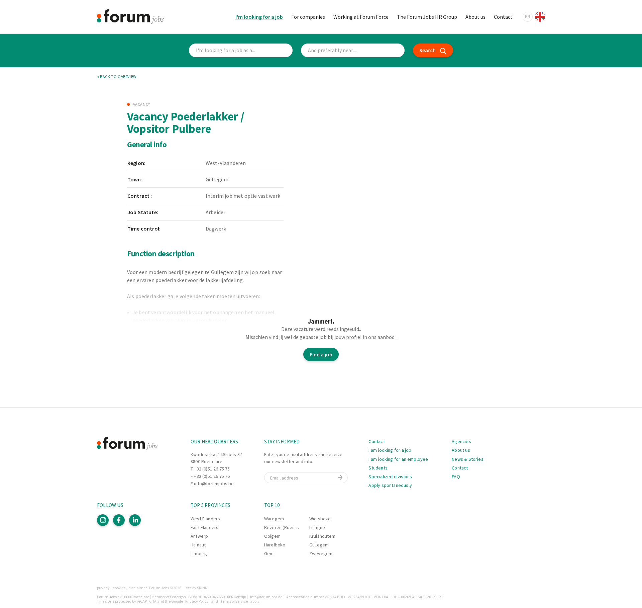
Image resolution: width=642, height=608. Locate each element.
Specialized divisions (390, 476)
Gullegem (319, 545)
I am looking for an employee (398, 459)
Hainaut (198, 545)
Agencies (461, 441)
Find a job (321, 354)
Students (377, 468)
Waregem (274, 519)
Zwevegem (320, 553)
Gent (269, 553)
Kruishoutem (322, 536)
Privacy (103, 587)
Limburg (199, 553)
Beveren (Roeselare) (285, 527)
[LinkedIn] (135, 520)
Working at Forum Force (361, 16)
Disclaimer (137, 587)
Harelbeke (275, 545)
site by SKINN (197, 587)
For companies (308, 16)
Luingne (317, 527)
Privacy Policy (197, 601)
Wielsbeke (320, 519)
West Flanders (205, 519)
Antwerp (199, 536)
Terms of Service (234, 601)
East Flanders (204, 527)
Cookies (119, 587)
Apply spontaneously (390, 485)
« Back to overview (116, 76)
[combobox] (353, 50)
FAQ (456, 476)
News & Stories (468, 459)
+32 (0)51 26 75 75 (212, 469)
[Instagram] (103, 520)
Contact (503, 16)
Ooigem (272, 536)
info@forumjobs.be (214, 484)
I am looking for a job (389, 450)
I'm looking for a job (259, 16)
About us (475, 16)
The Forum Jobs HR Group (427, 16)
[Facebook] (119, 520)
